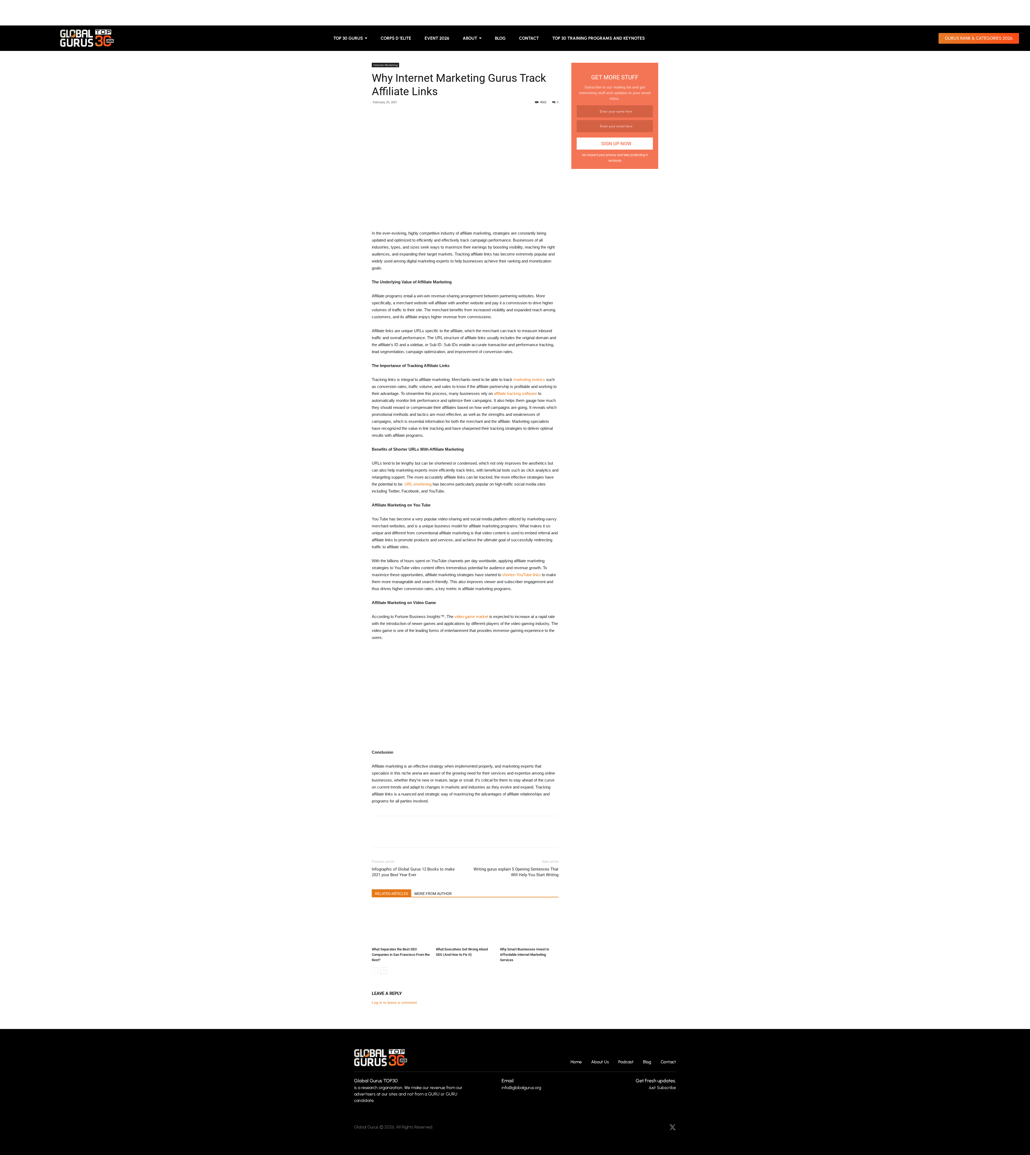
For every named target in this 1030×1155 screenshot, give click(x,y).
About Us (600, 1062)
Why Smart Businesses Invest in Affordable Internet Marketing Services (524, 954)
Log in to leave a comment (394, 1002)
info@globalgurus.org (521, 1087)
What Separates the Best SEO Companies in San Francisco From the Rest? (401, 954)
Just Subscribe (662, 1087)
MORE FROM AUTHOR (433, 893)
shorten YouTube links (521, 574)
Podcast (626, 1062)
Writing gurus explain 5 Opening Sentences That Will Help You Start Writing (515, 872)
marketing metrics (529, 379)
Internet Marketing (385, 65)
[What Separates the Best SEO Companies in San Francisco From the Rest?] (401, 925)
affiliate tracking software (515, 393)
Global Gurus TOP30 (376, 1081)
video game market (471, 616)
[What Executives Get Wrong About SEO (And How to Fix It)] (465, 925)
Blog (647, 1062)
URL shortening (418, 484)
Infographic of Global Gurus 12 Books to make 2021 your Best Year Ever (413, 872)
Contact (668, 1062)
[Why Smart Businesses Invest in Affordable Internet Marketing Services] (529, 925)
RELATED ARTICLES (391, 893)
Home (576, 1062)
